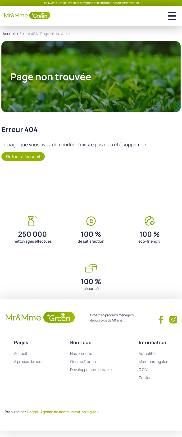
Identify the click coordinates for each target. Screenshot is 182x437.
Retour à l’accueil (23, 156)
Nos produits (81, 353)
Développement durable (91, 369)
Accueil (9, 33)
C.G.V (143, 369)
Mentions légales (153, 361)
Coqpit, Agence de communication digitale (63, 411)
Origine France (83, 361)
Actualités (147, 353)
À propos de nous (28, 361)
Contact (146, 377)
